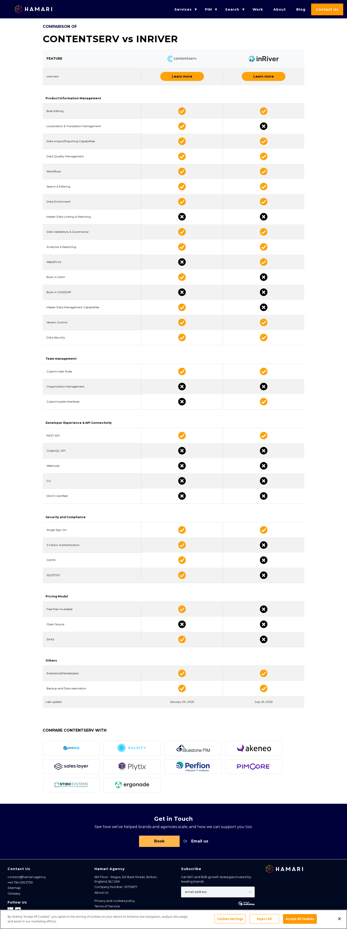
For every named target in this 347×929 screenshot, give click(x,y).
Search (232, 9)
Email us (199, 841)
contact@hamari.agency (27, 877)
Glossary (14, 893)
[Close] (339, 918)
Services (183, 9)
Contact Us (327, 9)
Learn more (182, 76)
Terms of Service (107, 906)
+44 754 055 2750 (20, 882)
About (279, 9)
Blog (300, 9)
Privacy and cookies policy (114, 901)
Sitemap (14, 888)
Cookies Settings (230, 919)
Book (159, 841)
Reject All (264, 919)
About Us (101, 892)
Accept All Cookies (300, 919)
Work (258, 9)
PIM (208, 9)
